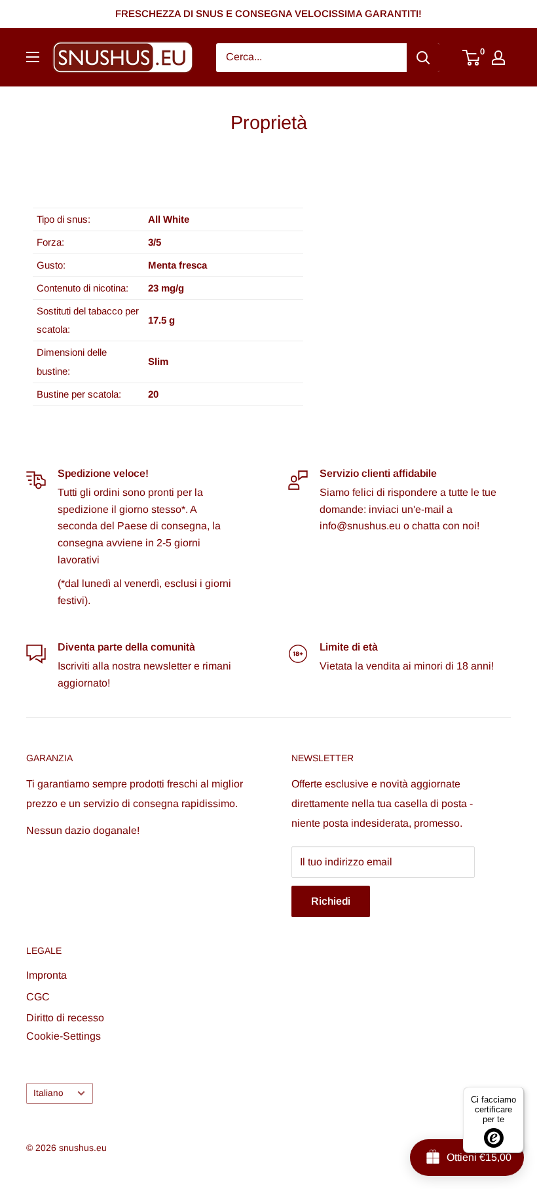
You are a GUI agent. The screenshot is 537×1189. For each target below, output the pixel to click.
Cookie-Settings (63, 1036)
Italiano (48, 1093)
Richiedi (330, 901)
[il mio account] (498, 57)
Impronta (46, 975)
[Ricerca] (423, 57)
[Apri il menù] (32, 57)
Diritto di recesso (65, 1017)
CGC (38, 996)
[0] (472, 58)
